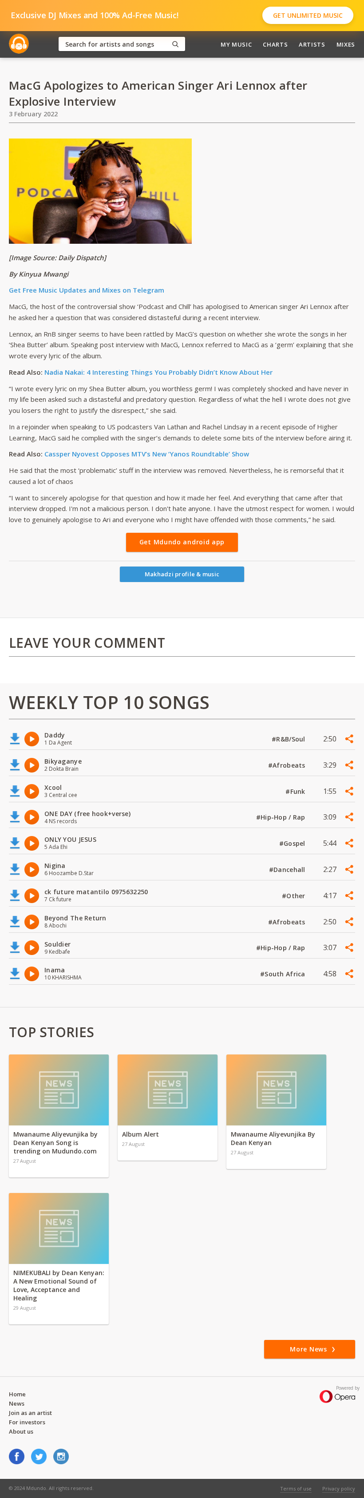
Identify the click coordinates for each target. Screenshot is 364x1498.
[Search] (175, 44)
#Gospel (293, 843)
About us (21, 1431)
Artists (312, 44)
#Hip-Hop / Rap (281, 817)
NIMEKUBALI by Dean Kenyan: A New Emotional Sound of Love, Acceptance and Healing (58, 1285)
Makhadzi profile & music (182, 574)
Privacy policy (338, 1488)
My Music (236, 44)
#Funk (296, 791)
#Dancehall (288, 869)
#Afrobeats (287, 765)
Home (17, 1394)
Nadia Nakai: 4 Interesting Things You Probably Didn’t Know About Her (158, 372)
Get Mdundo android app (182, 542)
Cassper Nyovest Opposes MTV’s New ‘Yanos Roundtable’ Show (146, 453)
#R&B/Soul (289, 739)
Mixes (345, 44)
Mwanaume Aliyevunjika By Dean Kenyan (273, 1138)
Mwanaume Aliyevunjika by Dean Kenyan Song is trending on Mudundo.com (55, 1142)
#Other (294, 896)
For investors (27, 1422)
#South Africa (283, 974)
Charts (275, 44)
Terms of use (296, 1488)
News (16, 1403)
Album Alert (140, 1134)
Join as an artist (30, 1413)
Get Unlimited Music (308, 15)
